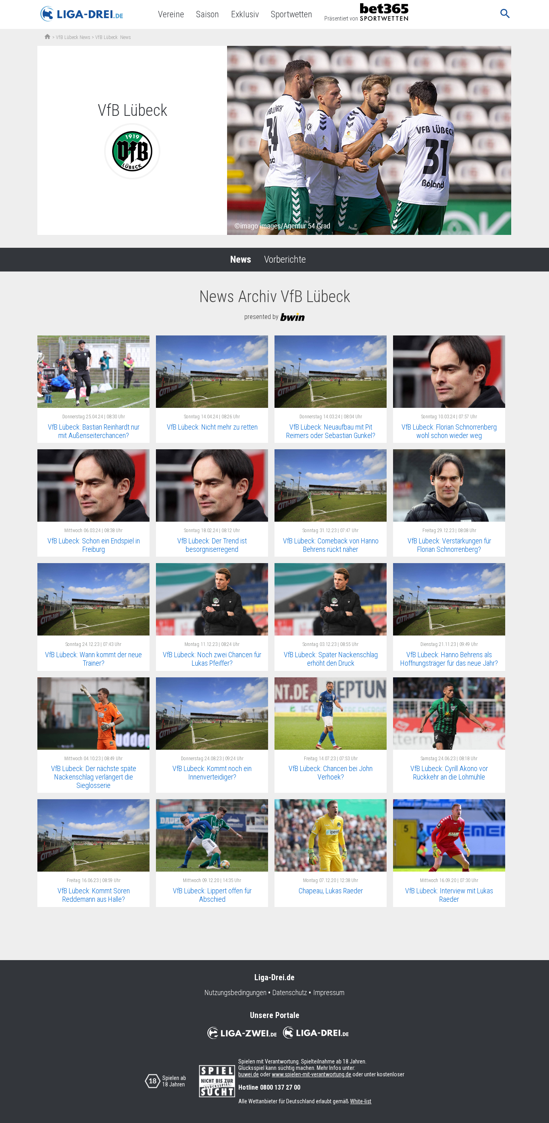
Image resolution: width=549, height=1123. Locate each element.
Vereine (171, 14)
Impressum (328, 993)
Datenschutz (289, 993)
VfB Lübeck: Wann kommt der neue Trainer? (93, 658)
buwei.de (248, 1074)
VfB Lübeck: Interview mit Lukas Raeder (449, 894)
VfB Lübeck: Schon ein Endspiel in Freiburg (93, 545)
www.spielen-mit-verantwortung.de (311, 1074)
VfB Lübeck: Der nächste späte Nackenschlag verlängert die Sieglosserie (93, 776)
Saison (207, 14)
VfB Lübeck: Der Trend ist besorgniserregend (212, 545)
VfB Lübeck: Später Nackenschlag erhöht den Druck (331, 658)
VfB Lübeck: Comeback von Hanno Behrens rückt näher (331, 545)
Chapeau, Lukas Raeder (331, 890)
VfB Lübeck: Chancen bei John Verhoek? (331, 772)
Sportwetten (291, 14)
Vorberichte (285, 259)
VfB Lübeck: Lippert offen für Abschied (212, 894)
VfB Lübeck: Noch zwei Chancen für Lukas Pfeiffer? (212, 658)
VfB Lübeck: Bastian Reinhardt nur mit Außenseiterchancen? (93, 431)
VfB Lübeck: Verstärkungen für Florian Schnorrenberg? (449, 545)
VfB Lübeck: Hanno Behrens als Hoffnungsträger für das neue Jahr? (449, 658)
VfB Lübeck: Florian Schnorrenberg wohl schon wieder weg (449, 431)
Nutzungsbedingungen (235, 993)
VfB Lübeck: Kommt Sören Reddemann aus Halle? (93, 894)
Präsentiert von (341, 18)
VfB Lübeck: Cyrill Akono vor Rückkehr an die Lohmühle (449, 772)
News (240, 259)
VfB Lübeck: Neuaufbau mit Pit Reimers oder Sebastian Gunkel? (330, 431)
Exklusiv (245, 14)
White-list (360, 1101)
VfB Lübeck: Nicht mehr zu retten (212, 427)
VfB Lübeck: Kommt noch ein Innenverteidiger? (212, 772)
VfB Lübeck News (73, 37)
